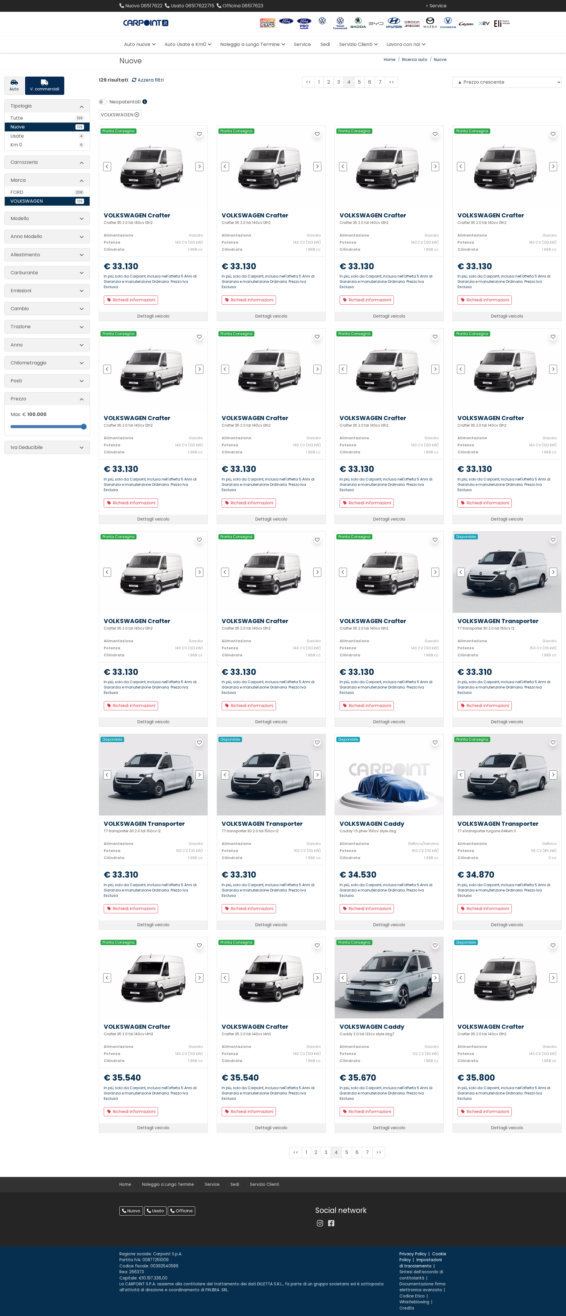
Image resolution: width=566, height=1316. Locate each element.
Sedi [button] (325, 44)
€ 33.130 (121, 267)
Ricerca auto (414, 59)
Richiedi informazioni (133, 300)
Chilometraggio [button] (29, 363)
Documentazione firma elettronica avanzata (422, 1287)
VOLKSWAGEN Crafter (137, 215)
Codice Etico (412, 1296)
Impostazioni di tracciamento (420, 1263)
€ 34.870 (476, 875)
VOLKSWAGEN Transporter (498, 621)
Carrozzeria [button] (24, 162)
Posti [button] (16, 381)
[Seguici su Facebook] (331, 1223)
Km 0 (46, 144)
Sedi (235, 1184)
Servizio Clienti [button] (355, 44)
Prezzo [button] (18, 399)
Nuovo (133, 1211)
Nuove (440, 59)
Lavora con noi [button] (403, 44)
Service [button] (302, 44)
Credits (406, 1308)
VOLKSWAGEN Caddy (372, 824)
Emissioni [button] (21, 290)
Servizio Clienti (264, 1184)
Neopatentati (125, 101)
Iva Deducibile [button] (27, 447)
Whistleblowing (414, 1302)
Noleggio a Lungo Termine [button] (250, 44)
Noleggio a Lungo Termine (168, 1184)
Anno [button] (17, 345)
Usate (46, 136)
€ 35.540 (122, 1078)
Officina (183, 1211)
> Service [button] (436, 5)
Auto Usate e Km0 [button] (185, 44)
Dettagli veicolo (153, 316)
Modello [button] (20, 218)
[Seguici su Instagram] (319, 1223)
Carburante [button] (24, 272)
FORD (46, 192)
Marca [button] (18, 180)
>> (391, 82)
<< (308, 82)
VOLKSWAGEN (46, 201)
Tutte (46, 118)
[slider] (84, 427)
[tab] (14, 86)
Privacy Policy (413, 1254)
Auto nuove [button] (137, 44)
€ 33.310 (475, 672)
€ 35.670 (358, 1078)
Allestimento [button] (25, 254)
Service (212, 1184)
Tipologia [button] (21, 106)
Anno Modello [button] (26, 236)
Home (390, 59)
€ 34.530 (358, 875)
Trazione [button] (21, 326)
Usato (157, 1211)
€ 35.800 (476, 1078)
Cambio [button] (20, 308)
